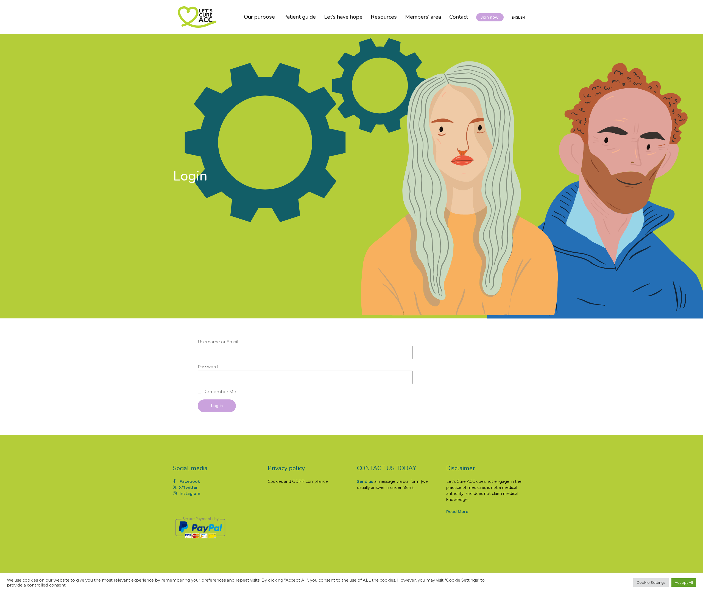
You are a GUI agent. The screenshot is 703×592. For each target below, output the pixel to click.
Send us (365, 481)
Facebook (189, 481)
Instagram (189, 493)
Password (208, 366)
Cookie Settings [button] (651, 582)
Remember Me (219, 391)
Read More (457, 511)
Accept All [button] (684, 582)
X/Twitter (188, 487)
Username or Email (218, 341)
